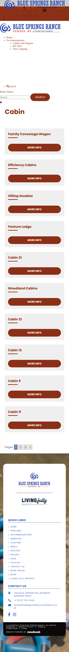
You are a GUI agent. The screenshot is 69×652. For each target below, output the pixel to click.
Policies (15, 562)
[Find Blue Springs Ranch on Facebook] (7, 16)
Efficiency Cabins (22, 165)
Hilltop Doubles (20, 196)
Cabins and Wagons (23, 43)
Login (24, 628)
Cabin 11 (14, 412)
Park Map (15, 530)
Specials (15, 550)
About (14, 546)
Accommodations (15, 40)
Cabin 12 (15, 350)
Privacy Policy (26, 627)
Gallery (15, 554)
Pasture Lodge (19, 226)
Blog (13, 574)
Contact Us (17, 566)
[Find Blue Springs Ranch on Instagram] (7, 19)
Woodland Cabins (23, 288)
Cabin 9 (14, 381)
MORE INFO (34, 147)
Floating (15, 542)
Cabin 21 (15, 257)
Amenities (16, 538)
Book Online (6, 92)
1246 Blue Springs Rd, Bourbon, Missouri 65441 (32, 594)
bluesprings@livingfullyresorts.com (35, 606)
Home (9, 37)
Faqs (13, 558)
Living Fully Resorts (22, 578)
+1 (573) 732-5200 (29, 16)
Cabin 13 (15, 319)
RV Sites (17, 46)
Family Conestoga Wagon (29, 134)
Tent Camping (20, 49)
